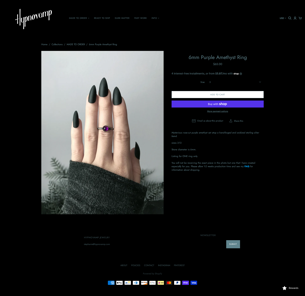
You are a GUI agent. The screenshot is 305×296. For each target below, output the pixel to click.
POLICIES (135, 265)
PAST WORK (140, 18)
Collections (57, 44)
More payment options (217, 111)
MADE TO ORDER (78, 18)
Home (44, 44)
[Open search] (289, 18)
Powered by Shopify (152, 273)
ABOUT (123, 265)
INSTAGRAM (164, 265)
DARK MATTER (122, 18)
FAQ (246, 166)
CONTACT (149, 265)
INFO (154, 18)
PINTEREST (179, 265)
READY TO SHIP (102, 18)
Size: (202, 82)
